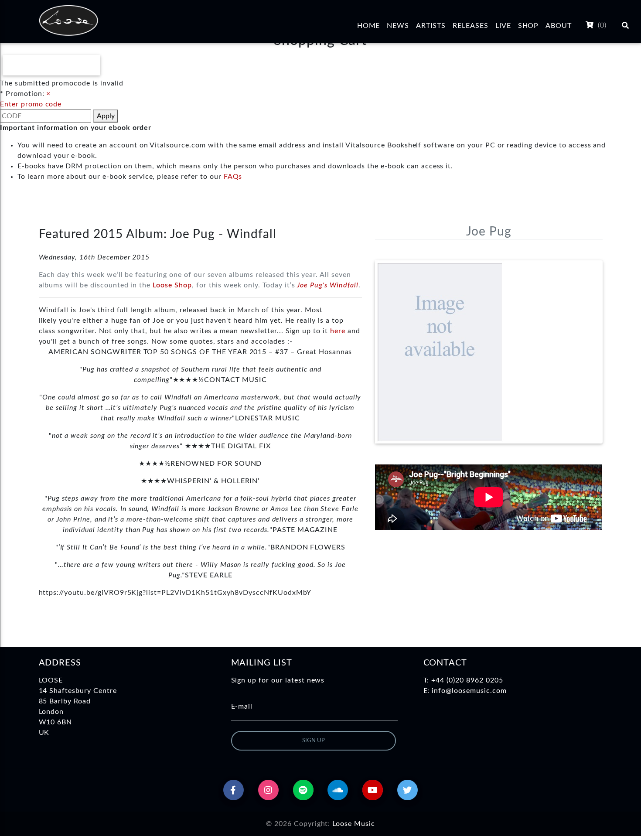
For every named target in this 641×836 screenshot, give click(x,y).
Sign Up (313, 741)
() (601, 25)
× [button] (48, 93)
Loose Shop (172, 285)
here (337, 331)
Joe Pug (488, 231)
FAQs (233, 176)
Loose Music (353, 823)
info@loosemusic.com (469, 690)
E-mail (242, 706)
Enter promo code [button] (30, 104)
